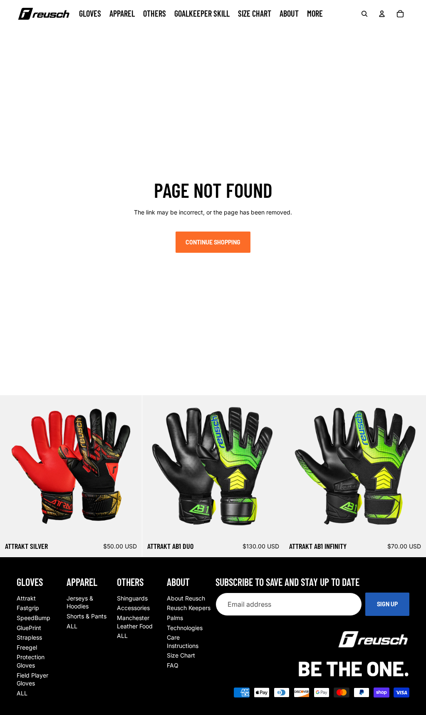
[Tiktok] (66, 32)
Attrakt (26, 598)
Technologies (185, 627)
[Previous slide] (12, 466)
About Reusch (186, 598)
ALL (22, 693)
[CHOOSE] (128, 524)
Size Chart (181, 655)
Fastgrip (28, 608)
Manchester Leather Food (135, 622)
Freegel (27, 647)
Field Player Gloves (32, 679)
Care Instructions (182, 641)
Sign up (387, 604)
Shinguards (132, 598)
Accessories (133, 608)
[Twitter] (80, 32)
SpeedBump (33, 617)
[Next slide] (129, 466)
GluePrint (29, 627)
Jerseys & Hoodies (80, 602)
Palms (175, 617)
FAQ (172, 665)
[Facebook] (22, 32)
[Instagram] (36, 32)
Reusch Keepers (189, 608)
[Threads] (95, 32)
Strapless (29, 637)
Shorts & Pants (86, 616)
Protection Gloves (31, 661)
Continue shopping (213, 242)
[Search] (364, 14)
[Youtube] (51, 32)
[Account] (382, 14)
